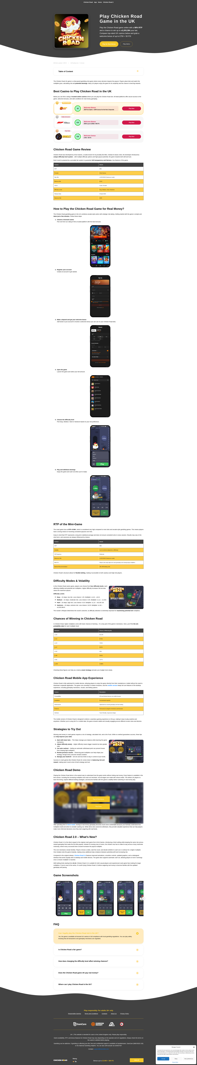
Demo (100, 2)
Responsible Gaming (74, 1013)
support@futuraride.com (101, 1049)
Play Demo (126, 44)
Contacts (104, 1013)
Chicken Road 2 (108, 2)
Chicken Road (88, 2)
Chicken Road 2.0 (80, 855)
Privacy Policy (175, 1062)
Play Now (131, 108)
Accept (163, 1058)
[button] (194, 1047)
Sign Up (136, 1060)
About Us (114, 1013)
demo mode (71, 824)
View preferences (188, 1058)
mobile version (112, 685)
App (95, 2)
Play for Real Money (109, 44)
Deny (176, 1058)
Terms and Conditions (91, 1013)
